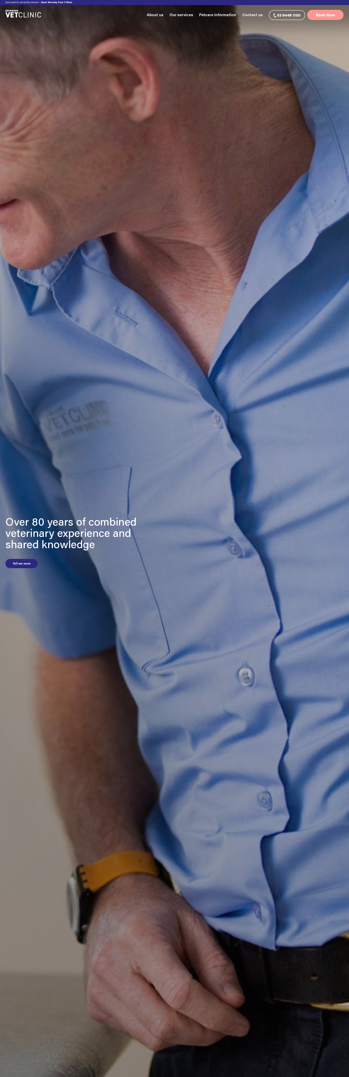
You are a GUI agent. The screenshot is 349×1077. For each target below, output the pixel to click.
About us (155, 14)
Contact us (252, 14)
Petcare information (217, 14)
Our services (181, 14)
